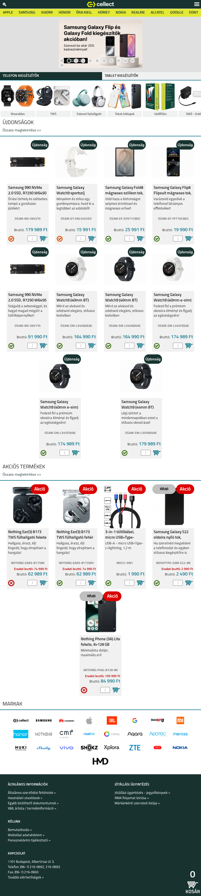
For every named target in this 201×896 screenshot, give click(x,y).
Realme (138, 13)
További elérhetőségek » (26, 877)
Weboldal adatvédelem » (26, 835)
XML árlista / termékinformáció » (32, 808)
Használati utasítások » (25, 798)
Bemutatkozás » (20, 830)
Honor (65, 13)
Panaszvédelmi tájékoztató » (29, 840)
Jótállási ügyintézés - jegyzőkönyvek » (142, 793)
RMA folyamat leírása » (132, 798)
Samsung (27, 13)
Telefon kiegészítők (21, 76)
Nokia (121, 13)
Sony (193, 13)
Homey (104, 13)
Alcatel (157, 13)
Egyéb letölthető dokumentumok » (33, 803)
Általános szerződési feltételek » (32, 793)
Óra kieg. (84, 13)
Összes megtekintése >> (22, 130)
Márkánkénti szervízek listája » (137, 803)
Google (176, 13)
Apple (8, 13)
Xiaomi (47, 13)
